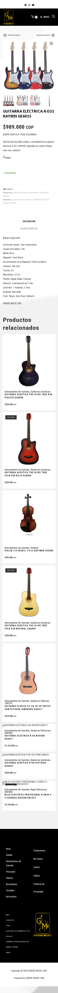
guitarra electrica (25, 199)
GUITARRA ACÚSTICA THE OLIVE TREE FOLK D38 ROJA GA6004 (26, 474)
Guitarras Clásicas (40, 701)
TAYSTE (8, 703)
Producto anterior (14, 35)
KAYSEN (6, 196)
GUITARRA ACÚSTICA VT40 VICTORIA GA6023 (25, 764)
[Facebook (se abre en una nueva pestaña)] (26, 5)
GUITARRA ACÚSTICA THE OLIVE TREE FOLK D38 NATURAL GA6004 (26, 627)
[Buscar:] (52, 17)
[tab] (29, 221)
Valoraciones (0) (29, 228)
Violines (35, 547)
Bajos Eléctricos (39, 789)
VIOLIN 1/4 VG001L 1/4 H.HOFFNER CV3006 (29, 550)
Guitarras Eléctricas (20, 192)
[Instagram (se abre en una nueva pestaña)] (29, 5)
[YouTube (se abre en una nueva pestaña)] (32, 5)
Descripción (29, 221)
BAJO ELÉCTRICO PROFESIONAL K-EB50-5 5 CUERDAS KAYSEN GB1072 (28, 796)
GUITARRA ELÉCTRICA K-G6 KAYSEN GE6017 (25, 737)
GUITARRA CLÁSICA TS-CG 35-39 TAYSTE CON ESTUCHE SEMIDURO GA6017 (28, 707)
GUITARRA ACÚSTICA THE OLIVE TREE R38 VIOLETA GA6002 (28, 396)
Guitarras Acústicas (40, 391)
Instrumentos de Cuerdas (38, 192)
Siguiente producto (43, 35)
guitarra (15, 199)
